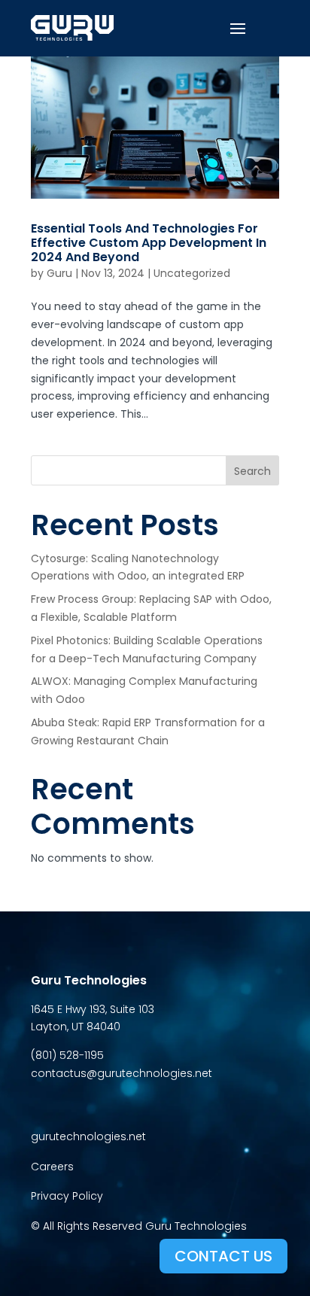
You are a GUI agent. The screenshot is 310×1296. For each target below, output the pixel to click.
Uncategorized (191, 273)
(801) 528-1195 (67, 1055)
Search (252, 471)
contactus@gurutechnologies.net (121, 1073)
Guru (59, 273)
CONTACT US (223, 1256)
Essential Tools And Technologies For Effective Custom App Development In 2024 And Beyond (148, 243)
